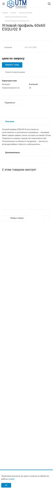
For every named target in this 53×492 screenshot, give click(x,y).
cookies (11, 479)
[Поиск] (49, 4)
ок (6, 485)
